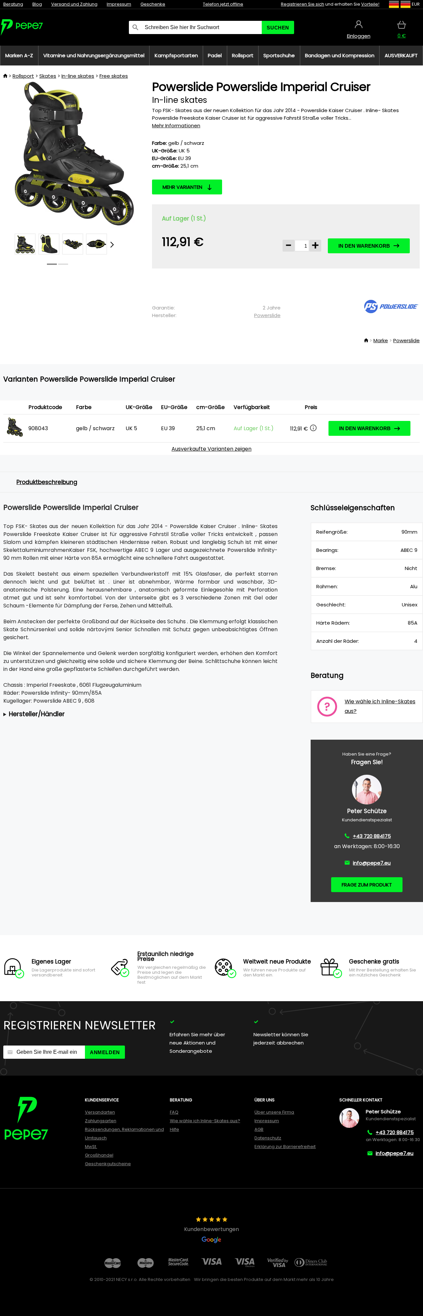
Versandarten (100, 1112)
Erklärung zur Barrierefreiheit (285, 1146)
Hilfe (174, 1129)
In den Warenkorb (364, 246)
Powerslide (267, 315)
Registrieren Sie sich (302, 4)
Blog (37, 4)
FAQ (174, 1112)
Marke (380, 340)
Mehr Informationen (176, 125)
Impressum (119, 4)
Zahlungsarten (100, 1121)
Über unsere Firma (274, 1112)
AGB (258, 1129)
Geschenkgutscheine (108, 1164)
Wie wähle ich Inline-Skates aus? (205, 1121)
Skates (47, 75)
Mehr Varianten (182, 187)
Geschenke (152, 4)
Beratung (13, 4)
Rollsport (23, 75)
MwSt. (91, 1146)
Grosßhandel (99, 1155)
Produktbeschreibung (47, 482)
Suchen (278, 27)
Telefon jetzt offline (223, 4)
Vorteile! (370, 4)
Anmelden (105, 1052)
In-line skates (77, 75)
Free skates (113, 75)
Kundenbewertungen (211, 1229)
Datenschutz (267, 1138)
